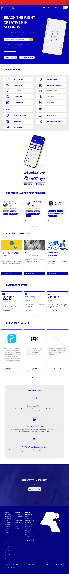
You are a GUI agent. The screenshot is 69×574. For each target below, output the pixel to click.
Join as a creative (27, 57)
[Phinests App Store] (28, 184)
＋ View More (15, 47)
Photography (16, 44)
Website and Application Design (8, 518)
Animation (7, 524)
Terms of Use (18, 522)
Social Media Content (25, 44)
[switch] (65, 7)
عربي (43, 7)
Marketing (7, 557)
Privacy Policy (18, 520)
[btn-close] (67, 2)
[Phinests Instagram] (17, 564)
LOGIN (60, 7)
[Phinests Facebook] (24, 564)
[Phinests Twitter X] (13, 564)
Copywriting (8, 559)
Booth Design (8, 549)
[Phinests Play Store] (40, 184)
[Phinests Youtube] (29, 564)
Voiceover (7, 526)
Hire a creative (10, 57)
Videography (7, 47)
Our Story (17, 514)
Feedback (17, 528)
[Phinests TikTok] (21, 564)
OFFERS (54, 7)
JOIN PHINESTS (34, 489)
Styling (6, 528)
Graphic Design (8, 44)
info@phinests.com (30, 520)
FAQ (16, 518)
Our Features (18, 516)
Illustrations (8, 514)
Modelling (7, 530)
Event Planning (9, 547)
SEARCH (48, 7)
